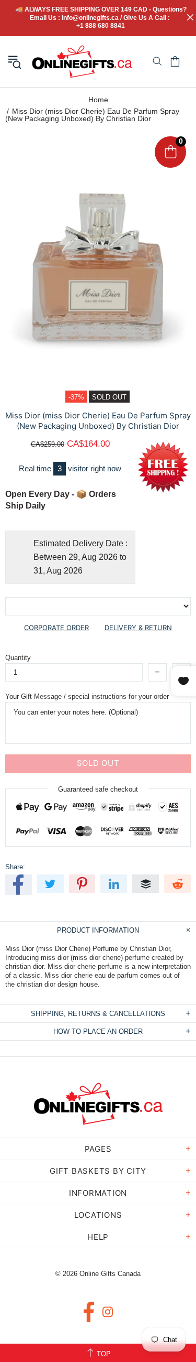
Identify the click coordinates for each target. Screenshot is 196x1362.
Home (98, 99)
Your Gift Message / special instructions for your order (87, 696)
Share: (15, 867)
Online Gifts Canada (82, 62)
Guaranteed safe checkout (98, 789)
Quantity (18, 658)
